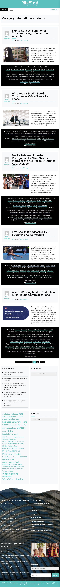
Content (36, 67)
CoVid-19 (45, 200)
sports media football (48, 349)
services (11, 79)
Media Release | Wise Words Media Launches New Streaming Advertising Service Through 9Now (15, 385)
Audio (37, 198)
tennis (43, 69)
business (37, 74)
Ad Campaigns (16, 265)
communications (24, 76)
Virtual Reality (46, 215)
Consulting (34, 510)
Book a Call (54, 9)
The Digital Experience (16, 215)
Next (42, 362)
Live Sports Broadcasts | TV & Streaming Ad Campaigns (31, 233)
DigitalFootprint (22, 203)
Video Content (30, 72)
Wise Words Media (34, 81)
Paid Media (50, 270)
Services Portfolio (26, 273)
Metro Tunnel (31, 208)
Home (49, 203)
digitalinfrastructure (9, 439)
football (8, 69)
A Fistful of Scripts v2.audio (25, 198)
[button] (33, 550)
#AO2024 (17, 67)
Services (33, 507)
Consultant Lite (24, 585)
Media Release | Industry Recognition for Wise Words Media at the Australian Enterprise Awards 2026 (34, 159)
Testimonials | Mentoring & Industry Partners (42, 525)
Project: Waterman (16, 220)
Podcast (51, 208)
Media (35, 205)
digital (41, 217)
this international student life (43, 79)
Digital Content (48, 67)
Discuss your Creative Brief (9, 529)
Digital (42, 67)
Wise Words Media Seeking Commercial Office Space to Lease (30, 96)
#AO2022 (15, 74)
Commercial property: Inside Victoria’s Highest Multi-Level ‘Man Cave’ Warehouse (14, 402)
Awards (33, 514)
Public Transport (49, 76)
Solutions (51, 210)
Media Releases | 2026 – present (13, 373)
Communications (31, 200)
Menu (3, 10)
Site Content (28, 69)
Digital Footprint (19, 437)
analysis (4, 419)
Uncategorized (50, 69)
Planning (45, 208)
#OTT (20, 131)
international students (17, 69)
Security (24, 210)
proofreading (15, 454)
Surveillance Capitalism (31, 212)
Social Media (44, 210)
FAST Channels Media (34, 203)
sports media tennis (28, 79)
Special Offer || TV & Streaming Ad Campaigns (41, 531)
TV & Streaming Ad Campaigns (40, 503)
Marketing (29, 205)
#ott (26, 74)
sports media (36, 69)
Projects (26, 141)
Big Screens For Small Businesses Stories (16, 378)
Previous (18, 362)
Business (42, 198)
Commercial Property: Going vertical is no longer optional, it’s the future (15, 393)
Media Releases (42, 133)
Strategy (21, 212)
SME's (37, 210)
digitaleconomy (7, 437)
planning (15, 448)
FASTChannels (50, 346)
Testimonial (46, 212)
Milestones (39, 208)
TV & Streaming (30, 275)
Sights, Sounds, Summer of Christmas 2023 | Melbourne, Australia (30, 33)
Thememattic (36, 585)
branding (31, 74)
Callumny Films (45, 74)
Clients (52, 74)
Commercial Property (27, 67)
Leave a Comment (30, 84)
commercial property (12, 76)
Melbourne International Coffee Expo (16, 208)
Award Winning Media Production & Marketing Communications (33, 293)
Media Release (13, 446)
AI (34, 198)
